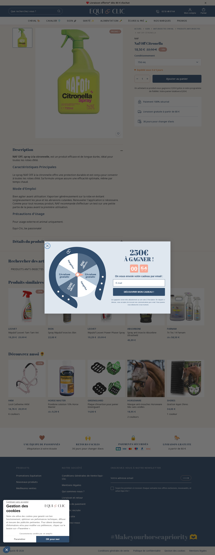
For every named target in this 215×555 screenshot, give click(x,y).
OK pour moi (52, 539)
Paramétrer (19, 539)
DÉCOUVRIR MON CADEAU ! (139, 292)
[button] (6, 549)
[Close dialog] (47, 246)
